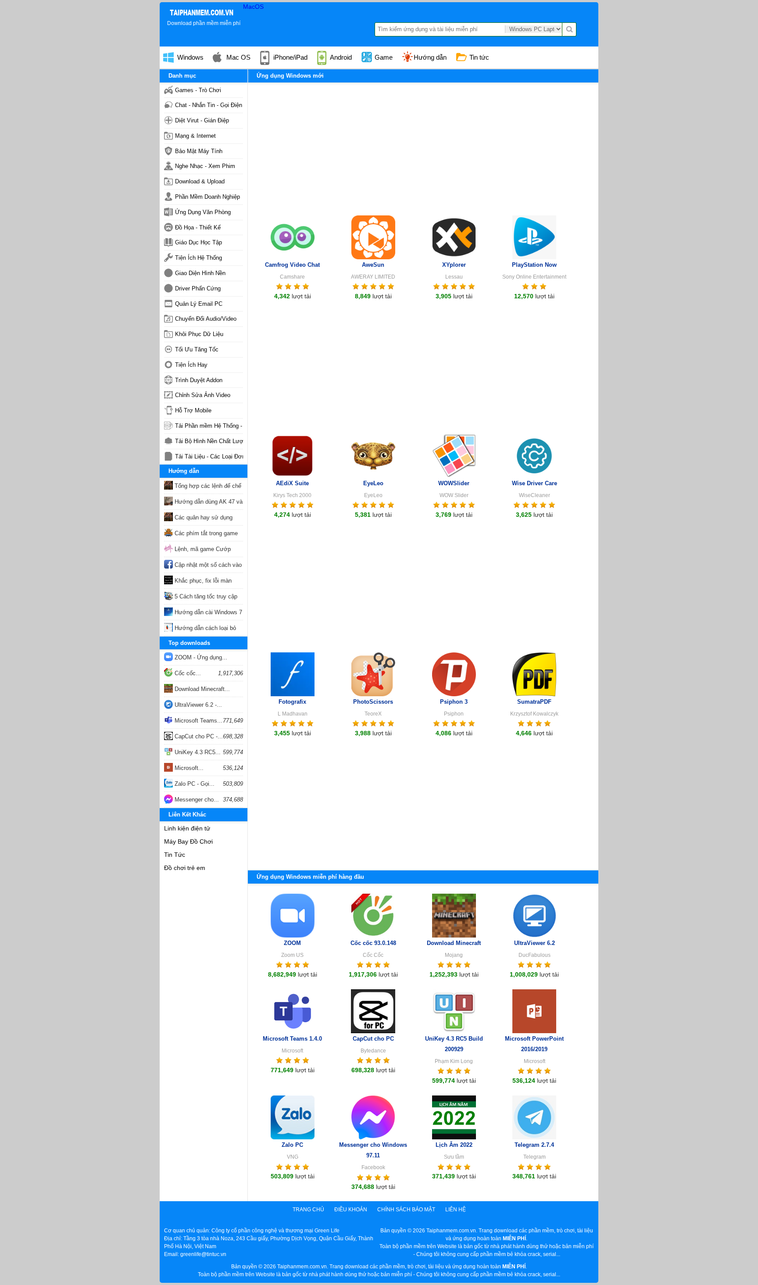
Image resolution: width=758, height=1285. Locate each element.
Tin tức (478, 57)
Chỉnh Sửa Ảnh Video (202, 395)
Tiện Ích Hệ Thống (198, 257)
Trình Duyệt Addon (198, 380)
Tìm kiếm (569, 29)
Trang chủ (308, 1209)
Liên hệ (455, 1209)
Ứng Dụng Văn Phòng (203, 212)
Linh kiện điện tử (187, 828)
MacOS (253, 6)
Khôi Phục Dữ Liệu (199, 334)
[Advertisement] (423, 144)
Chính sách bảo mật (406, 1209)
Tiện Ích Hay (191, 365)
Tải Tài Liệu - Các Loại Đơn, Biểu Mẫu (209, 456)
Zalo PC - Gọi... (194, 783)
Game (383, 57)
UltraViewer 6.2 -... (197, 705)
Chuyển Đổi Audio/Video (205, 318)
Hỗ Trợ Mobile (193, 410)
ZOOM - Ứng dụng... (200, 657)
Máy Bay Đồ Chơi (188, 841)
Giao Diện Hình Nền (200, 273)
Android (340, 57)
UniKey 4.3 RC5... (197, 752)
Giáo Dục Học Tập (198, 242)
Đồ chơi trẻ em (184, 867)
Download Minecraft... (201, 689)
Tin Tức (174, 854)
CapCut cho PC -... (198, 736)
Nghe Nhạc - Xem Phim (205, 166)
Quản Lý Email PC (198, 304)
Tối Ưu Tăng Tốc (196, 349)
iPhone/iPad (289, 57)
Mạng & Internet (195, 135)
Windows (189, 57)
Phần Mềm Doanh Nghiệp (207, 196)
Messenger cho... (196, 799)
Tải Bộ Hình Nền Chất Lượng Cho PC (209, 441)
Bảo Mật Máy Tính (198, 151)
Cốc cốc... (187, 673)
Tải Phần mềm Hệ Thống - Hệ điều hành (209, 425)
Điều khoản (350, 1209)
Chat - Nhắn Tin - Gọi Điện (208, 105)
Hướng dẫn (430, 57)
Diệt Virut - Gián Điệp (202, 120)
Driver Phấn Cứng (198, 288)
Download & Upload (200, 181)
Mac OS (237, 57)
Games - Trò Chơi (198, 90)
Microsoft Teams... (197, 720)
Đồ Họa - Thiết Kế (198, 227)
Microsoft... (188, 768)
